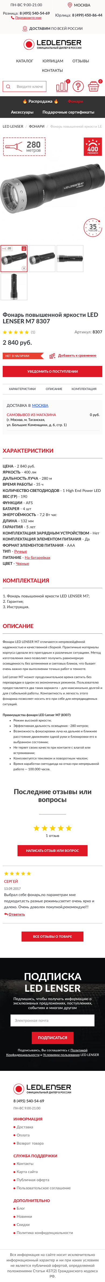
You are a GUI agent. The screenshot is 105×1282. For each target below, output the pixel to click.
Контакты (52, 71)
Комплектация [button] (84, 389)
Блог (21, 1209)
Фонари (75, 101)
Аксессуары (22, 112)
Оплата (23, 1135)
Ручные (20, 551)
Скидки (23, 1225)
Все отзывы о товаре (52, 936)
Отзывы (80, 61)
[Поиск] (8, 86)
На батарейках (37, 558)
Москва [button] (40, 406)
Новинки (24, 1217)
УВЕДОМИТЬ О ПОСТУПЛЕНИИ (52, 371)
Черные (22, 564)
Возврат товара (30, 1143)
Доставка (25, 1127)
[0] (93, 86)
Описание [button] (54, 389)
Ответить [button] (17, 914)
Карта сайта (27, 1172)
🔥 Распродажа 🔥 (40, 101)
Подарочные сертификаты (68, 112)
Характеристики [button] (22, 389)
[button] (26, 17)
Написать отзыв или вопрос (52, 850)
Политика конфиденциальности (45, 1233)
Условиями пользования (61, 1054)
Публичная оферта (33, 1180)
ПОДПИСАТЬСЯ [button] (52, 1038)
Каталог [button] (24, 61)
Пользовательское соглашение (44, 1188)
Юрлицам (53, 61)
